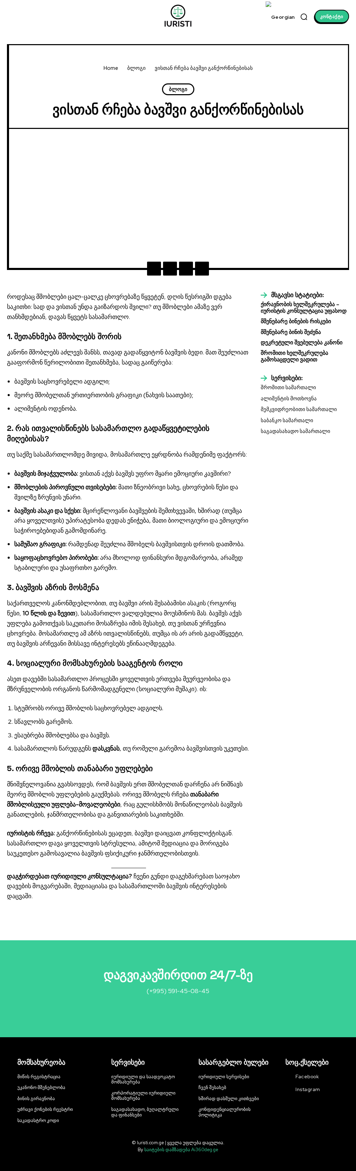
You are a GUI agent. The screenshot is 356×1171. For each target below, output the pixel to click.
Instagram (308, 1089)
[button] (304, 17)
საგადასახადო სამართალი (295, 431)
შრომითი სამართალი (288, 387)
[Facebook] (154, 269)
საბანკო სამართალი (287, 420)
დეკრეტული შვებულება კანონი (301, 342)
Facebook (307, 1076)
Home (111, 68)
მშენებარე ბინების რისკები (296, 321)
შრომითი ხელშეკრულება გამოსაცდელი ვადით (294, 356)
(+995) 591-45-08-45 (178, 991)
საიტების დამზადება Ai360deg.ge (181, 1150)
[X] (170, 269)
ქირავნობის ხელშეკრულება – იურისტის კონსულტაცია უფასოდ (304, 307)
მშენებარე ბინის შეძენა (291, 332)
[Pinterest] (186, 269)
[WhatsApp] (202, 269)
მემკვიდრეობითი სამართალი (299, 409)
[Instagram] (288, 1089)
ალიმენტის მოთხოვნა (289, 398)
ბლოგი (136, 68)
